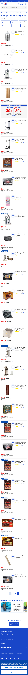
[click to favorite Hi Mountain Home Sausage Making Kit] (13, 291)
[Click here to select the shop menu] (2, 4)
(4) (22, 123)
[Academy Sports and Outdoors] (5, 4)
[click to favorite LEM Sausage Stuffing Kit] (13, 253)
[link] (10, 593)
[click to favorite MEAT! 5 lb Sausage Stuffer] (13, 32)
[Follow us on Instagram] (15, 659)
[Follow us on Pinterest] (19, 659)
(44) (23, 199)
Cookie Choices (22, 664)
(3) (22, 388)
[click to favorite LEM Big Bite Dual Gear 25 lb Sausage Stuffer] (13, 348)
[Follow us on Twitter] (6, 659)
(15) (23, 502)
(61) (23, 236)
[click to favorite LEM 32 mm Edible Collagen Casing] (13, 556)
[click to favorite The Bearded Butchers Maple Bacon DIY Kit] (13, 443)
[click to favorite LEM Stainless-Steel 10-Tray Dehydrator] (13, 329)
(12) (23, 464)
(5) (22, 274)
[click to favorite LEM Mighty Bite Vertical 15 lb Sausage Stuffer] (13, 215)
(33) (23, 293)
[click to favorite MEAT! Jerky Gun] (13, 51)
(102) (23, 52)
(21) (23, 407)
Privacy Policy (18, 663)
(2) (22, 255)
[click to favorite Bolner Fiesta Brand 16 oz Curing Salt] (13, 196)
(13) (23, 142)
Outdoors (8, 12)
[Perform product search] (25, 7)
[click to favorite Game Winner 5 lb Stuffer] (13, 367)
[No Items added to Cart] (25, 4)
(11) (23, 72)
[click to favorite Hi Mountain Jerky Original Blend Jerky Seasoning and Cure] (13, 159)
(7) (22, 91)
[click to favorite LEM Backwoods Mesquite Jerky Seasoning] (13, 424)
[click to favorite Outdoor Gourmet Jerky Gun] (13, 121)
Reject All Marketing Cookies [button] (14, 667)
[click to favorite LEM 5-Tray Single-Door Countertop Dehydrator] (13, 310)
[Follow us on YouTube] (10, 659)
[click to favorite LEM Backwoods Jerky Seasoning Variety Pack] (13, 518)
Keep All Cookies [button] (14, 672)
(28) (23, 161)
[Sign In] (18, 4)
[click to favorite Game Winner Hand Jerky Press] (13, 140)
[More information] (12, 45)
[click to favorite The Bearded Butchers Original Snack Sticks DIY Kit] (13, 178)
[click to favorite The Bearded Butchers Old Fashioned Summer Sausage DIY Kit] (13, 272)
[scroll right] (25, 22)
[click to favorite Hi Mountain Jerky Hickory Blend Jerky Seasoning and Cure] (13, 405)
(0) (22, 350)
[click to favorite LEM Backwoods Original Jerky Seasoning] (13, 481)
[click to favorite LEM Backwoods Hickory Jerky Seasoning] (13, 499)
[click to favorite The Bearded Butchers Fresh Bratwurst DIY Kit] (13, 575)
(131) (23, 34)
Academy (3, 12)
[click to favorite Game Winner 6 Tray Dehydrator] (13, 234)
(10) (23, 312)
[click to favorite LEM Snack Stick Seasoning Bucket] (13, 537)
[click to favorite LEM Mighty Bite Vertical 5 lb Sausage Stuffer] (13, 70)
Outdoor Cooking (15, 12)
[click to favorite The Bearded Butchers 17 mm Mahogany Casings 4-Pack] (13, 386)
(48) (23, 369)
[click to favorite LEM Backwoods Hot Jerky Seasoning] (13, 462)
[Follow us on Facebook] (2, 659)
